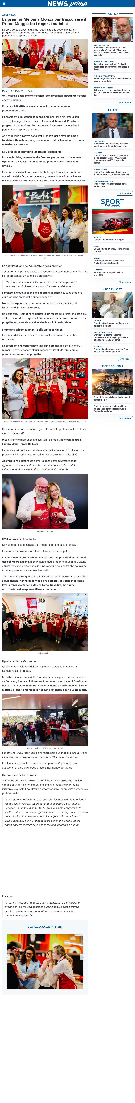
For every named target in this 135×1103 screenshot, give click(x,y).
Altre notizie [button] (125, 102)
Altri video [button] (125, 358)
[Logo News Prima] (67, 4)
